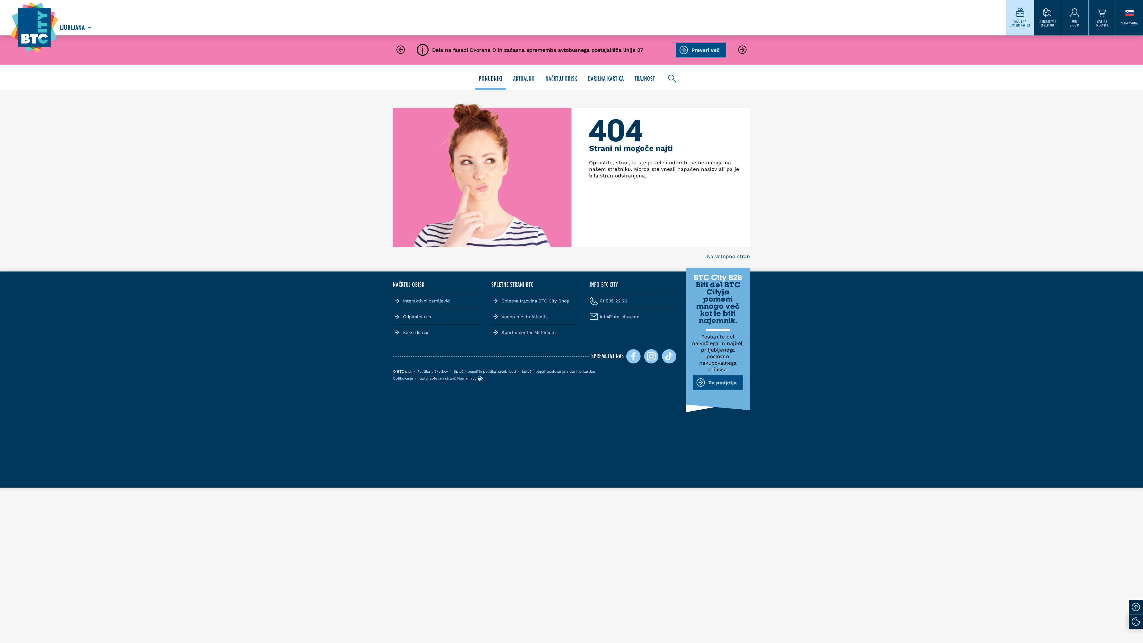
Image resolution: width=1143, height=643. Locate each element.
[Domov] (34, 27)
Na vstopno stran (728, 256)
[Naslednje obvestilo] (742, 50)
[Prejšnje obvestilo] (400, 50)
